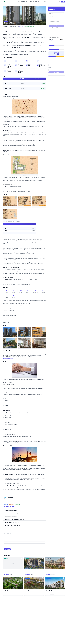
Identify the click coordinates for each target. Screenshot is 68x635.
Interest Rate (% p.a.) (52, 44)
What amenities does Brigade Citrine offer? (13, 525)
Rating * (5, 531)
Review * (5, 542)
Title (5, 538)
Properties (23, 1)
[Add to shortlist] (21, 558)
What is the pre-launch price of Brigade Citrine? (14, 513)
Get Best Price (56, 25)
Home (19, 1)
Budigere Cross (12, 4)
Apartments (6, 26)
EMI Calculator (43, 1)
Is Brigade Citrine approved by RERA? (12, 522)
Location (18, 29)
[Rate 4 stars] (8, 533)
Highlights (10, 29)
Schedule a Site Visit (57, 33)
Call (59, 1)
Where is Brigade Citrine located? (11, 516)
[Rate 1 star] (4, 533)
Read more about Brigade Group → (10, 506)
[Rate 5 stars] (10, 533)
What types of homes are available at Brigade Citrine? (15, 519)
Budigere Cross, (39, 31)
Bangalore (7, 4)
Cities (27, 1)
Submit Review (7, 549)
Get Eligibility (56, 72)
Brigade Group (10, 497)
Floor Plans (29, 29)
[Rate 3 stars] (7, 533)
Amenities (34, 29)
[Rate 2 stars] (6, 533)
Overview (6, 29)
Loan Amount (50, 39)
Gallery (38, 29)
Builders (30, 1)
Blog (39, 1)
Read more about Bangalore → (8, 358)
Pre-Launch (35, 1)
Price (15, 29)
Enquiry (63, 1)
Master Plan (24, 29)
